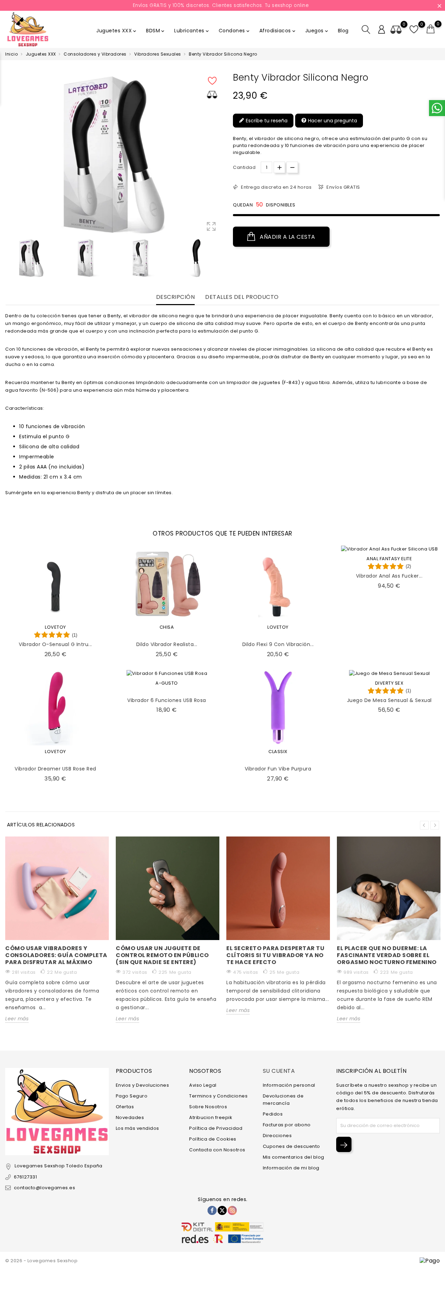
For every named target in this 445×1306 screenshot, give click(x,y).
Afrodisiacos (278, 30)
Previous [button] (424, 825)
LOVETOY (55, 627)
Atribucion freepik (210, 1117)
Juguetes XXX (116, 30)
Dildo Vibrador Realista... (166, 644)
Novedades (130, 1117)
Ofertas (125, 1106)
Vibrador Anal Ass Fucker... (389, 575)
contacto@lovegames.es (44, 1187)
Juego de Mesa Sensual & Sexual (389, 700)
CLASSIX (278, 751)
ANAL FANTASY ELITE (389, 558)
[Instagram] (232, 1210)
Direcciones (277, 1135)
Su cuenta (279, 1071)
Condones (235, 30)
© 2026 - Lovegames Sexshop (41, 1260)
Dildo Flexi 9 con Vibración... (278, 644)
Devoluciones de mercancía (283, 1100)
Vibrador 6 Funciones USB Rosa (166, 700)
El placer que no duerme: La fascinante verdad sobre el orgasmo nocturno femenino (387, 955)
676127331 (25, 1177)
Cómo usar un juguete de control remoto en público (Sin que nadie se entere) (162, 955)
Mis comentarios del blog (293, 1157)
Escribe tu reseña (266, 120)
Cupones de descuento (291, 1146)
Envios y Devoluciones (142, 1085)
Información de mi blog (291, 1168)
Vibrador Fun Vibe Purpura (278, 768)
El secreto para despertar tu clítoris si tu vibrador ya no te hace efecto (275, 955)
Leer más (17, 1018)
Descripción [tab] (175, 297)
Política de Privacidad (215, 1128)
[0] (431, 29)
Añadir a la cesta (286, 237)
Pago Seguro (132, 1096)
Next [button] (434, 825)
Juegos (317, 30)
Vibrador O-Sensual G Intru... (55, 644)
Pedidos (273, 1114)
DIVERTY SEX (389, 683)
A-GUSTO (166, 683)
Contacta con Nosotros (217, 1149)
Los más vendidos (137, 1128)
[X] (222, 1210)
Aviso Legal (203, 1085)
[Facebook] (212, 1210)
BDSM (155, 30)
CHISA (167, 627)
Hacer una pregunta (332, 120)
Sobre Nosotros (208, 1106)
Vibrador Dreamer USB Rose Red (55, 768)
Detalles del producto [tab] (242, 297)
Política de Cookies (212, 1139)
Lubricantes (192, 30)
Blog (343, 30)
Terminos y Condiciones (218, 1096)
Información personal (289, 1085)
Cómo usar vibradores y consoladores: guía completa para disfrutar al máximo (56, 955)
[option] (31, 258)
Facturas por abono (287, 1124)
